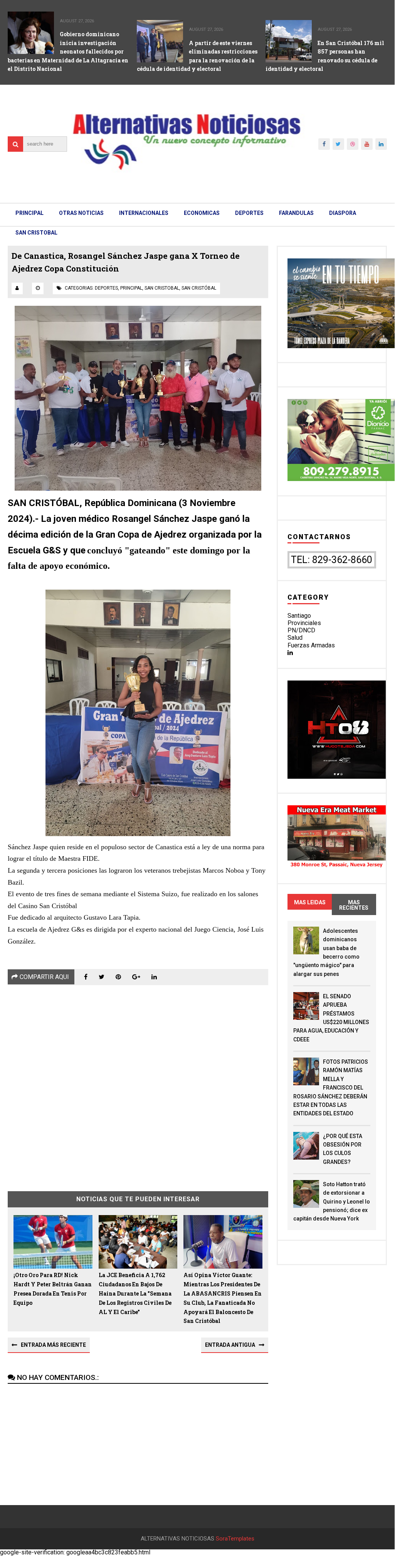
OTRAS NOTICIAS (81, 213)
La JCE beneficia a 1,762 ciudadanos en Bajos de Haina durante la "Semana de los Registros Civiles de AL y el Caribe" (135, 1293)
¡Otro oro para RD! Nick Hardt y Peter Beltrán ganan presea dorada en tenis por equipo (52, 1288)
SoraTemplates (235, 1539)
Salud (295, 637)
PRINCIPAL (29, 213)
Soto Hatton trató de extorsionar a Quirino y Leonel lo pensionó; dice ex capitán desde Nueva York (331, 1201)
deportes (106, 288)
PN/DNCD (301, 630)
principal (131, 288)
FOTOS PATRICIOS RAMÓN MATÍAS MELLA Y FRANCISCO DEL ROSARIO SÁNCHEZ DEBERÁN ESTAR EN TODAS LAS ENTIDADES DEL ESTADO (330, 1087)
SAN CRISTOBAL (36, 233)
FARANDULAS (296, 213)
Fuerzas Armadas (311, 645)
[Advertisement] (138, 1082)
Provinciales (304, 623)
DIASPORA (342, 213)
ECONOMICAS (202, 213)
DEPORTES (249, 213)
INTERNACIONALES (143, 213)
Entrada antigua (230, 1345)
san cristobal (162, 288)
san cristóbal (199, 288)
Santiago (299, 615)
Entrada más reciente (53, 1345)
